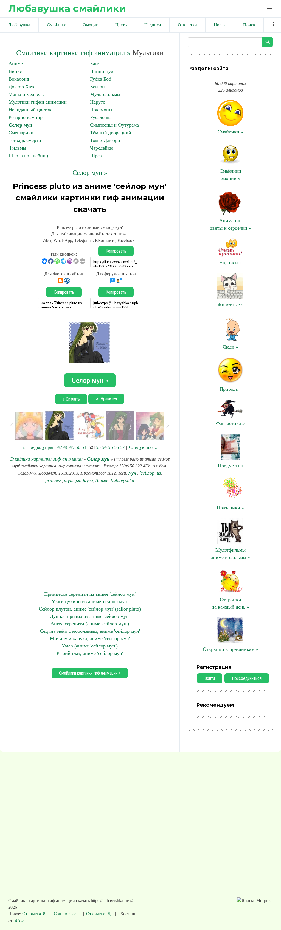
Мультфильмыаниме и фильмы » (230, 553)
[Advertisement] (89, 537)
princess (53, 480)
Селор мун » (89, 172)
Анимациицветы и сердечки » (230, 224)
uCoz (18, 920)
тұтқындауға (78, 480)
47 (59, 447)
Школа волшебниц (28, 155)
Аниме (16, 63)
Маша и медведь (26, 94)
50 (77, 447)
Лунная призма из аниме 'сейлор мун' (90, 616)
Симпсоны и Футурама (114, 125)
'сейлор (146, 473)
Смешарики (21, 132)
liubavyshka (122, 480)
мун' (132, 473)
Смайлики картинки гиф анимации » (73, 53)
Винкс (15, 71)
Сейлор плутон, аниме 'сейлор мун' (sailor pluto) (90, 609)
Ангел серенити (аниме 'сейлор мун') (89, 623)
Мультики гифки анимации (38, 102)
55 (110, 447)
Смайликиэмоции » (230, 174)
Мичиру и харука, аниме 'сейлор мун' (90, 638)
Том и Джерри (105, 140)
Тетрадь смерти (25, 140)
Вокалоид (19, 79)
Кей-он (97, 86)
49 (71, 447)
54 (104, 447)
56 (116, 447)
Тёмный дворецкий (110, 132)
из (159, 473)
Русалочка (101, 117)
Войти (209, 678)
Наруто (97, 102)
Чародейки (101, 148)
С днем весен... (68, 913)
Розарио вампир (26, 117)
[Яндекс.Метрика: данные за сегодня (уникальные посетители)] (255, 900)
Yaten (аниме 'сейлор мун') (90, 646)
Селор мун (20, 125)
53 (98, 447)
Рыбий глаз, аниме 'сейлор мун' (90, 653)
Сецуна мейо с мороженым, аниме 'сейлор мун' (90, 631)
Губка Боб (100, 79)
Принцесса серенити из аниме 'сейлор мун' (90, 594)
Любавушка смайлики (67, 8)
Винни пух (101, 71)
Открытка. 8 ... (36, 913)
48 (65, 447)
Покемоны (101, 109)
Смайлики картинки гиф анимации (46, 459)
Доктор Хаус (22, 86)
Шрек (96, 155)
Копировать (116, 251)
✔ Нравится (106, 398)
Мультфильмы (105, 94)
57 (122, 447)
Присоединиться (247, 678)
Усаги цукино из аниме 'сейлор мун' (90, 601)
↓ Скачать (71, 399)
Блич (95, 63)
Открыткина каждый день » (230, 603)
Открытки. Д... (100, 913)
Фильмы (17, 148)
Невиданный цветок (30, 109)
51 (84, 447)
